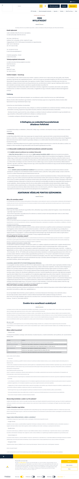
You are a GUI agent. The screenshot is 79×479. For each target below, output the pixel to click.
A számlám (73, 6)
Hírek (76, 11)
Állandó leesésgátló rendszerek (45, 11)
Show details (60, 476)
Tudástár (61, 11)
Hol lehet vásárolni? (54, 6)
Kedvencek (45, 6)
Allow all (69, 461)
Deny (69, 468)
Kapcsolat (64, 6)
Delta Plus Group (69, 11)
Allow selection (69, 465)
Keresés (41, 6)
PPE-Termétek (33, 11)
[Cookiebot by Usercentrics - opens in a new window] (7, 477)
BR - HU (73, 1)
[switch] (33, 477)
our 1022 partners (22, 462)
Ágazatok (55, 11)
